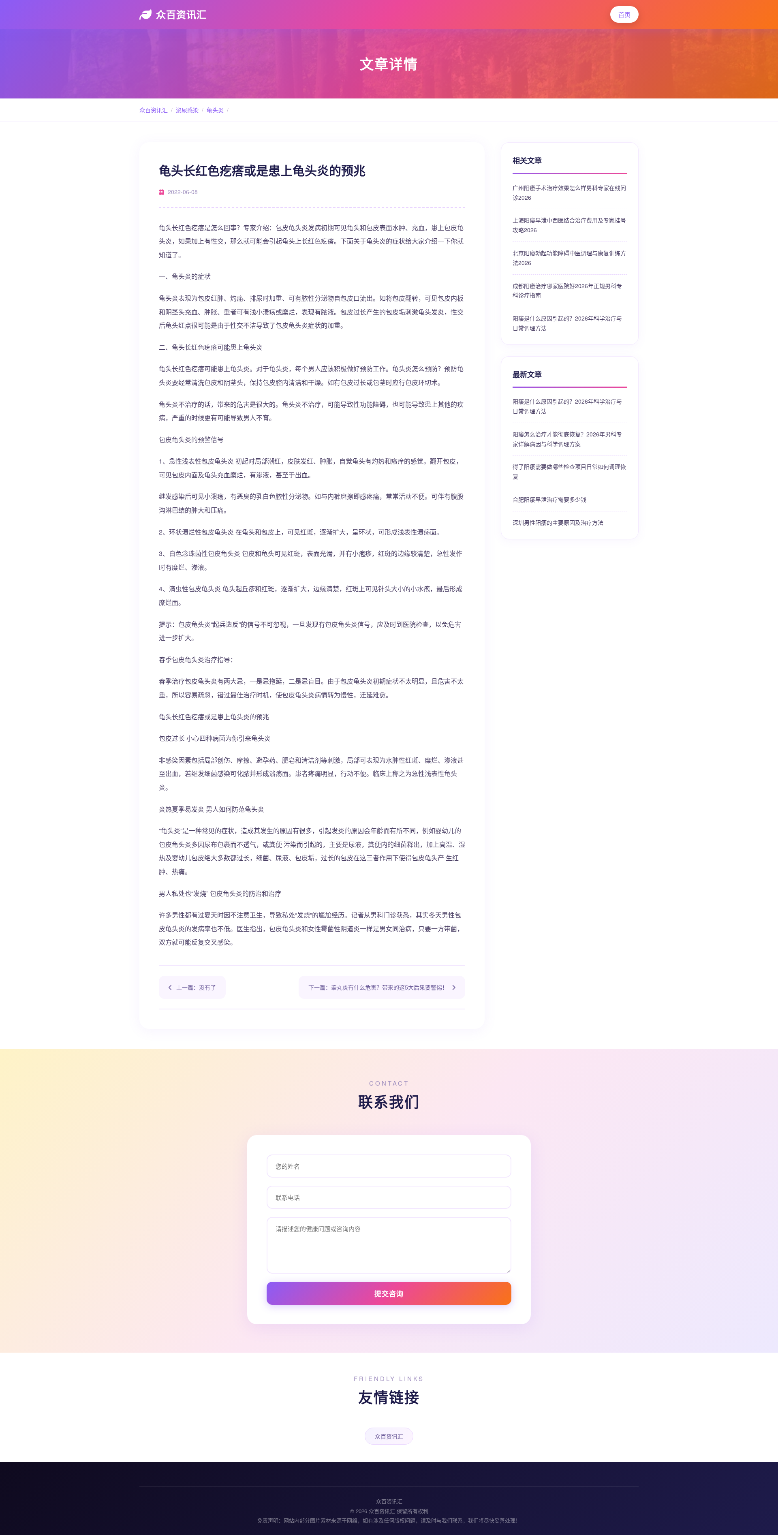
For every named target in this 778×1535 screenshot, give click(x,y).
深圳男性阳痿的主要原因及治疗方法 (558, 522)
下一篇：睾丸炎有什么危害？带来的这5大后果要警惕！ (378, 987)
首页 (624, 14)
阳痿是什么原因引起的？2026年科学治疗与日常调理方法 (567, 323)
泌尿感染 (187, 110)
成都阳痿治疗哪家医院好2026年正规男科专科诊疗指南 (567, 290)
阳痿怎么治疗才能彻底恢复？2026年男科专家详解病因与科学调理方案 (567, 439)
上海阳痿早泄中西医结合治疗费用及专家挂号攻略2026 (569, 225)
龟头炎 (215, 110)
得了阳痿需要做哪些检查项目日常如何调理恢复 (569, 471)
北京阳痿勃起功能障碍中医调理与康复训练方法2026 (569, 258)
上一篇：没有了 (196, 987)
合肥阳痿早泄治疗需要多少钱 (549, 499)
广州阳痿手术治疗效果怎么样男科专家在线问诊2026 (569, 192)
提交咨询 (389, 1293)
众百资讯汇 (181, 14)
